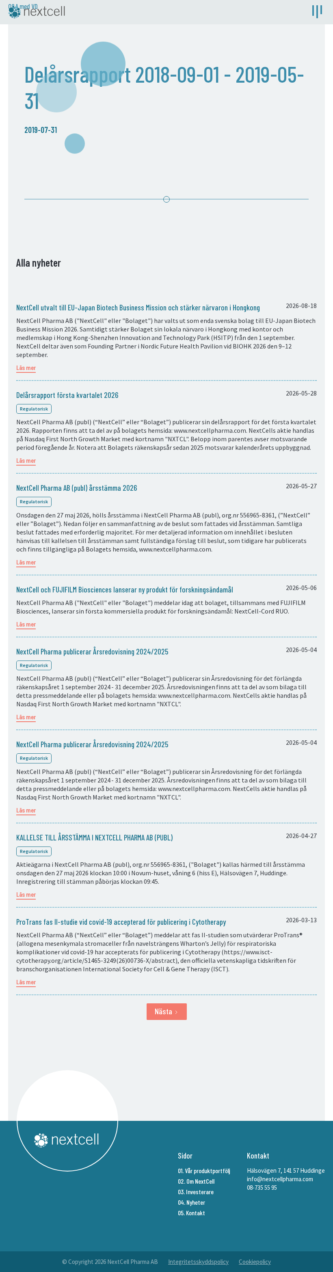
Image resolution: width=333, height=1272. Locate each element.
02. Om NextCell (196, 1181)
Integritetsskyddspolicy (198, 1262)
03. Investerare (196, 1191)
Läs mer (26, 367)
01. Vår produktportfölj (204, 1170)
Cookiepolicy (255, 1262)
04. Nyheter (191, 1202)
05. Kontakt (191, 1212)
